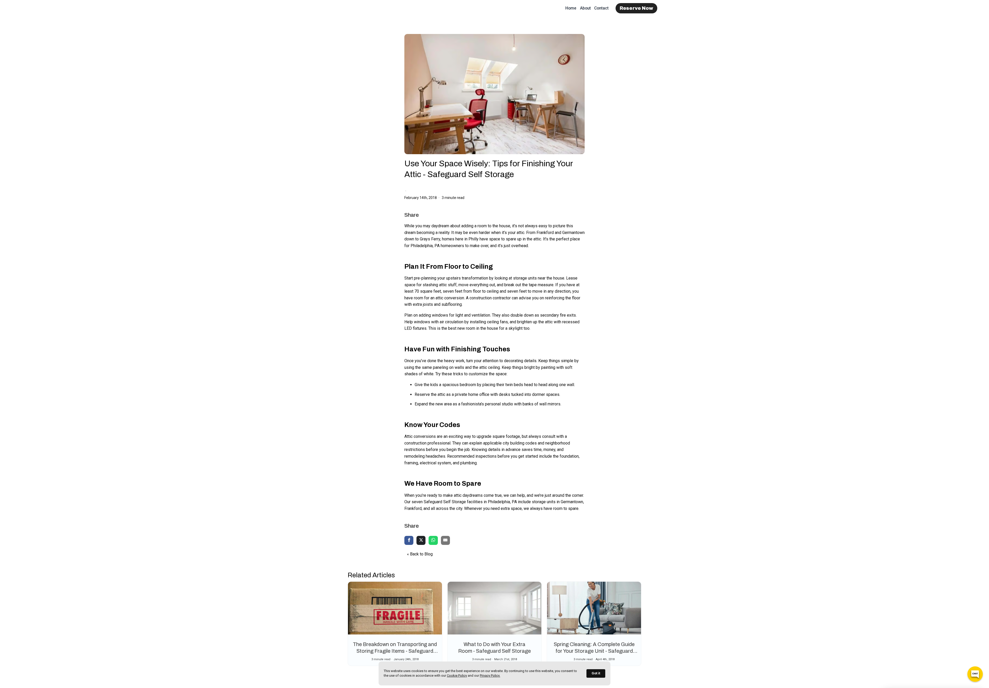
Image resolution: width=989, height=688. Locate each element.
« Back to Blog (420, 554)
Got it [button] (596, 673)
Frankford (545, 232)
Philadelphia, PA (425, 245)
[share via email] (445, 541)
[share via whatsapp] (433, 541)
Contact (601, 8)
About (585, 8)
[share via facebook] (408, 541)
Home (570, 8)
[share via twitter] (420, 541)
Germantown (573, 232)
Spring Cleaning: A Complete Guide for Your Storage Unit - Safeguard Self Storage (594, 650)
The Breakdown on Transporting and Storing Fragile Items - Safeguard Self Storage (395, 650)
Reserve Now (636, 8)
